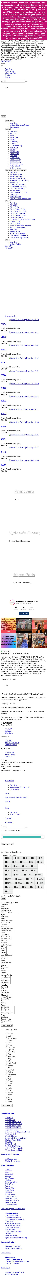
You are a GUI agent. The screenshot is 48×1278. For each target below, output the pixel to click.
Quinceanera (10, 1257)
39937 (3, 413)
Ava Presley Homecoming (14, 1219)
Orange (10, 1081)
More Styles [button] (5, 1268)
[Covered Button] (7, 937)
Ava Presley (9, 1178)
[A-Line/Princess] (6, 997)
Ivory (9, 1086)
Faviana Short (10, 1229)
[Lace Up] (7, 941)
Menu (3, 116)
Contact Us (9, 729)
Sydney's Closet (24, 533)
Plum (9, 1077)
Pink (9, 1068)
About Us (8, 741)
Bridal (7, 801)
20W (9, 879)
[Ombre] (3, 953)
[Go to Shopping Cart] (2, 63)
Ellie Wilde (9, 1184)
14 (41, 862)
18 (17, 866)
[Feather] (5, 971)
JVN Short (9, 1233)
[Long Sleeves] (8, 1011)
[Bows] (6, 961)
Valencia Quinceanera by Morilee (17, 1261)
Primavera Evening (12, 1200)
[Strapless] (6, 1023)
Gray (9, 1097)
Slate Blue (11, 1052)
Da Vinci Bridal (11, 1136)
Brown (10, 1092)
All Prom (8, 1170)
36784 (3, 375)
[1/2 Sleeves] (8, 1007)
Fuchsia (10, 1072)
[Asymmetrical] (5, 979)
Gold (9, 1090)
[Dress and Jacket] (7, 921)
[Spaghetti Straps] (6, 1021)
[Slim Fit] (6, 1003)
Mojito (10, 1036)
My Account (9, 71)
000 (8, 858)
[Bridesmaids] (10, 909)
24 (8, 870)
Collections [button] (9, 781)
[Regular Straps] (6, 1019)
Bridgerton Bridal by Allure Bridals (17, 1132)
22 (34, 866)
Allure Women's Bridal (13, 1128)
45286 (3, 465)
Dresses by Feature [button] (8, 1242)
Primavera (24, 491)
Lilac (9, 1061)
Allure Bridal (10, 1120)
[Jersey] (5, 973)
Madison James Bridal (13, 1140)
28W (9, 883)
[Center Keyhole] (8, 931)
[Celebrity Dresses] (8, 929)
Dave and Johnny (11, 1182)
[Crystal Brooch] (6, 963)
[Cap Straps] (6, 1017)
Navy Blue (11, 1056)
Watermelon (12, 1074)
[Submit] (26, 81)
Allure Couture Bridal (13, 1122)
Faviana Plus (9, 1188)
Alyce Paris (24, 574)
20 (26, 866)
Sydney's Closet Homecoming (16, 1238)
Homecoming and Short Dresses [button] (13, 1209)
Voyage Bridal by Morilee (14, 1150)
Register (8, 75)
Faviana (8, 1186)
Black (10, 1095)
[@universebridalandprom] (12, 602)
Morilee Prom (10, 1194)
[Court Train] (5, 983)
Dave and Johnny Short (13, 1225)
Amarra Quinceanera (13, 1259)
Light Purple (12, 1063)
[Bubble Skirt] (8, 927)
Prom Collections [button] (7, 1165)
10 (23, 862)
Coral (10, 1083)
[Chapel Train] (5, 981)
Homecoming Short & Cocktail (16, 797)
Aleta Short (9, 1221)
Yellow (10, 1034)
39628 (3, 388)
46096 (3, 426)
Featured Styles (10, 316)
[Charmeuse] (5, 967)
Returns (8, 731)
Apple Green (12, 1038)
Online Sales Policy (12, 743)
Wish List (8, 69)
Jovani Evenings (11, 1196)
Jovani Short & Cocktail (13, 1231)
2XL (9, 891)
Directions (9, 733)
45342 (3, 452)
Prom (7, 793)
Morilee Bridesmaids (12, 1161)
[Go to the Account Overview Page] (2, 65)
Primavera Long (11, 1198)
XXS (41, 883)
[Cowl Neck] (6, 987)
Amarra (8, 1176)
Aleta (7, 1172)
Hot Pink (11, 1070)
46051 (3, 439)
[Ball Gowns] (7, 917)
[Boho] (7, 919)
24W (30, 879)
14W (18, 875)
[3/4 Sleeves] (8, 1009)
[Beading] (6, 959)
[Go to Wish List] (4, 63)
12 (32, 862)
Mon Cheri (9, 1142)
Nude (10, 1088)
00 (18, 858)
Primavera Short (11, 1236)
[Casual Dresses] (10, 911)
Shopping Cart (10, 73)
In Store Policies (11, 745)
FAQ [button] (7, 808)
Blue (9, 1054)
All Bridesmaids (11, 1159)
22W (20, 879)
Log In (7, 77)
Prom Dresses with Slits (13, 1248)
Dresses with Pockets (12, 1246)
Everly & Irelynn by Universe (15, 1138)
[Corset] (8, 933)
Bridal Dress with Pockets (14, 1272)
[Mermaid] (6, 1001)
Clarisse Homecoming (13, 1223)
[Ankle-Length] (5, 977)
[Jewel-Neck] (6, 993)
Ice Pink (11, 1065)
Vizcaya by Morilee (12, 1263)
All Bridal (9, 1118)
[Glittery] (3, 947)
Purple (10, 1059)
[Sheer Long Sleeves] (8, 1013)
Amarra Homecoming (13, 1217)
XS (8, 887)
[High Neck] (6, 991)
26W (41, 879)
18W (39, 875)
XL (41, 887)
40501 (3, 362)
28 (26, 870)
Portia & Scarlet (11, 1202)
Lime (9, 1043)
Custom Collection (12, 1274)
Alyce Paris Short (11, 1215)
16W (28, 875)
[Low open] (7, 943)
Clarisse (8, 1180)
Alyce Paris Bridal (11, 1130)
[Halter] (6, 989)
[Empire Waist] (6, 999)
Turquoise (11, 1047)
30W (20, 883)
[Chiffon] (5, 969)
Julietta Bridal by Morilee (14, 1148)
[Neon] (3, 951)
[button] (9, 121)
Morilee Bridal (10, 1144)
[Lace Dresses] (7, 923)
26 (17, 870)
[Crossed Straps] (7, 939)
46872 (3, 401)
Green (10, 1041)
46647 (3, 350)
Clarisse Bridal (10, 1134)
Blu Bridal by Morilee (13, 1146)
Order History (10, 754)
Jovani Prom (9, 1190)
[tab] (26, 781)
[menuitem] (26, 69)
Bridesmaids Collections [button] (10, 1154)
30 (34, 870)
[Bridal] (10, 907)
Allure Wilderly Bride (13, 1126)
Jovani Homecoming (12, 1227)
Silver (10, 1099)
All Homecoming (11, 1213)
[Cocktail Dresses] (10, 913)
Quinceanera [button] (6, 1253)
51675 (3, 337)
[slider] (42, 836)
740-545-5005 (6, 61)
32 (8, 875)
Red (9, 1079)
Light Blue (11, 1050)
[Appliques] (6, 957)
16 (8, 866)
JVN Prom (9, 1192)
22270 (3, 324)
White (10, 1101)
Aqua (10, 1045)
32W (30, 883)
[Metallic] (3, 949)
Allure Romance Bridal (13, 1124)
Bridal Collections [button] (7, 1113)
